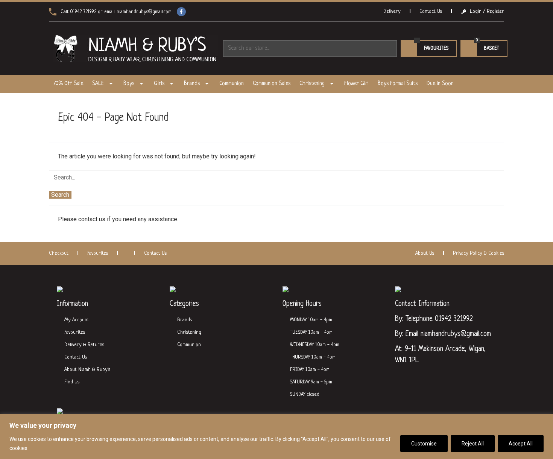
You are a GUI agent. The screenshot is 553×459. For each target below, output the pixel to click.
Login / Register (487, 11)
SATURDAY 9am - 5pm (311, 382)
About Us (424, 253)
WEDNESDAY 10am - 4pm (314, 345)
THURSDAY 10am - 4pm (313, 357)
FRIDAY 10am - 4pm (310, 369)
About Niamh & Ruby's (87, 369)
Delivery (392, 11)
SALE (98, 84)
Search (60, 194)
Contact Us (430, 11)
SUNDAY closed (304, 394)
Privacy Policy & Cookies (478, 253)
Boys (128, 84)
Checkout (58, 253)
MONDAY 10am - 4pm (311, 320)
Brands (192, 84)
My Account (76, 320)
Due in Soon (440, 84)
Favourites (436, 48)
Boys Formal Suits (398, 84)
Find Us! (72, 382)
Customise (424, 444)
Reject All (473, 444)
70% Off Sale (68, 84)
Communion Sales (271, 84)
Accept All (521, 444)
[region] (276, 436)
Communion (231, 84)
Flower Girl (356, 84)
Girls (159, 84)
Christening (312, 84)
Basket (479, 48)
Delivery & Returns (84, 345)
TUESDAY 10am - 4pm (311, 332)
